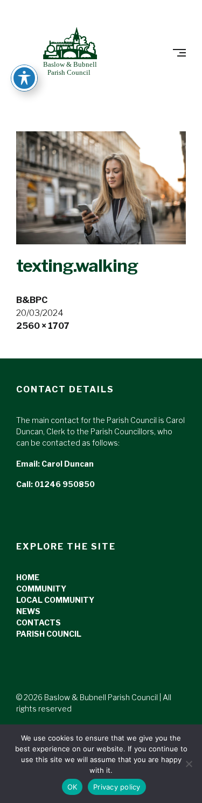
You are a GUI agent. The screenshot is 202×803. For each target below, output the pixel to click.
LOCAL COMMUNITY (55, 599)
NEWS (28, 611)
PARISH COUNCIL (48, 633)
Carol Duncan (67, 463)
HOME (27, 577)
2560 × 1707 (42, 326)
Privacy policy (117, 787)
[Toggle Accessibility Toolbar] (24, 78)
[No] (188, 763)
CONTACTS (38, 622)
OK (72, 787)
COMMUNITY (41, 588)
